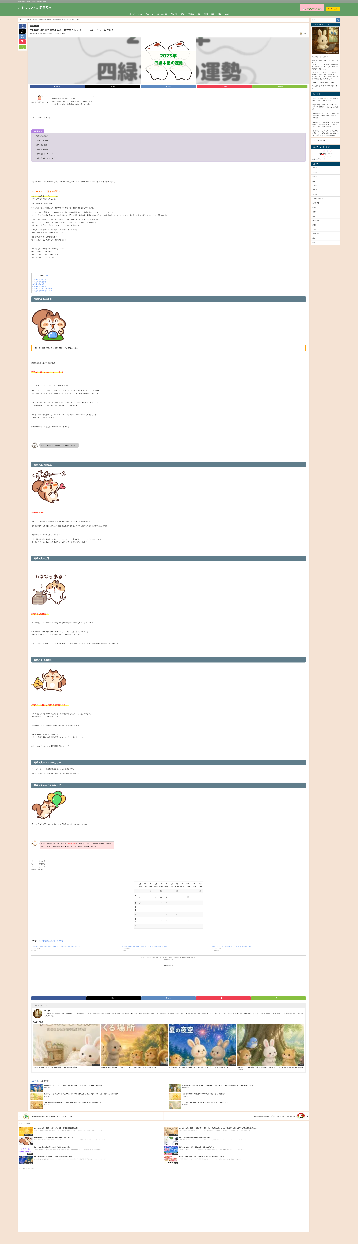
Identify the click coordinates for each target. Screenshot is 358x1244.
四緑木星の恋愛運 (39, 282)
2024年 (315, 185)
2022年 (315, 176)
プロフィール (149, 14)
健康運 (183, 14)
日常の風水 (316, 233)
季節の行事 (174, 14)
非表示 (46, 275)
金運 (199, 14)
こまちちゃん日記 (162, 14)
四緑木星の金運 (38, 284)
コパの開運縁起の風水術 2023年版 (47, 941)
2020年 (315, 168)
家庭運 (220, 14)
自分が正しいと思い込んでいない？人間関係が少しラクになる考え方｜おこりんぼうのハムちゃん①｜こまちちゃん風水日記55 (326, 133)
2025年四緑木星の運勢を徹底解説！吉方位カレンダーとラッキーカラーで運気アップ (56, 946)
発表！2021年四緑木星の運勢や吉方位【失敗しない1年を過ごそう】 (232, 946)
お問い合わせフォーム (135, 14)
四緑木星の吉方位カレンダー (42, 291)
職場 (212, 14)
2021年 (315, 172)
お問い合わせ (333, 9)
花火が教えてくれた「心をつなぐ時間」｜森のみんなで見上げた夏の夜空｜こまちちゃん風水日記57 (326, 115)
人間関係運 (191, 14)
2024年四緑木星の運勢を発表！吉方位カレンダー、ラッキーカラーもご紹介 (144, 946)
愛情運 (314, 229)
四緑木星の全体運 (39, 279)
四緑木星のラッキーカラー (42, 288)
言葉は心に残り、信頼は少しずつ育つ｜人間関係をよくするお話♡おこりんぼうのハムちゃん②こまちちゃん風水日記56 (326, 124)
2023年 (32, 25)
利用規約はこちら (168, 959)
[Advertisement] (100, 981)
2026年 (315, 194)
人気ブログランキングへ (319, 159)
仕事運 (206, 14)
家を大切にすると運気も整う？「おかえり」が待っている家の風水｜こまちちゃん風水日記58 (326, 107)
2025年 (227, 14)
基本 (37, 25)
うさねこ (305, 33)
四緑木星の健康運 (39, 286)
